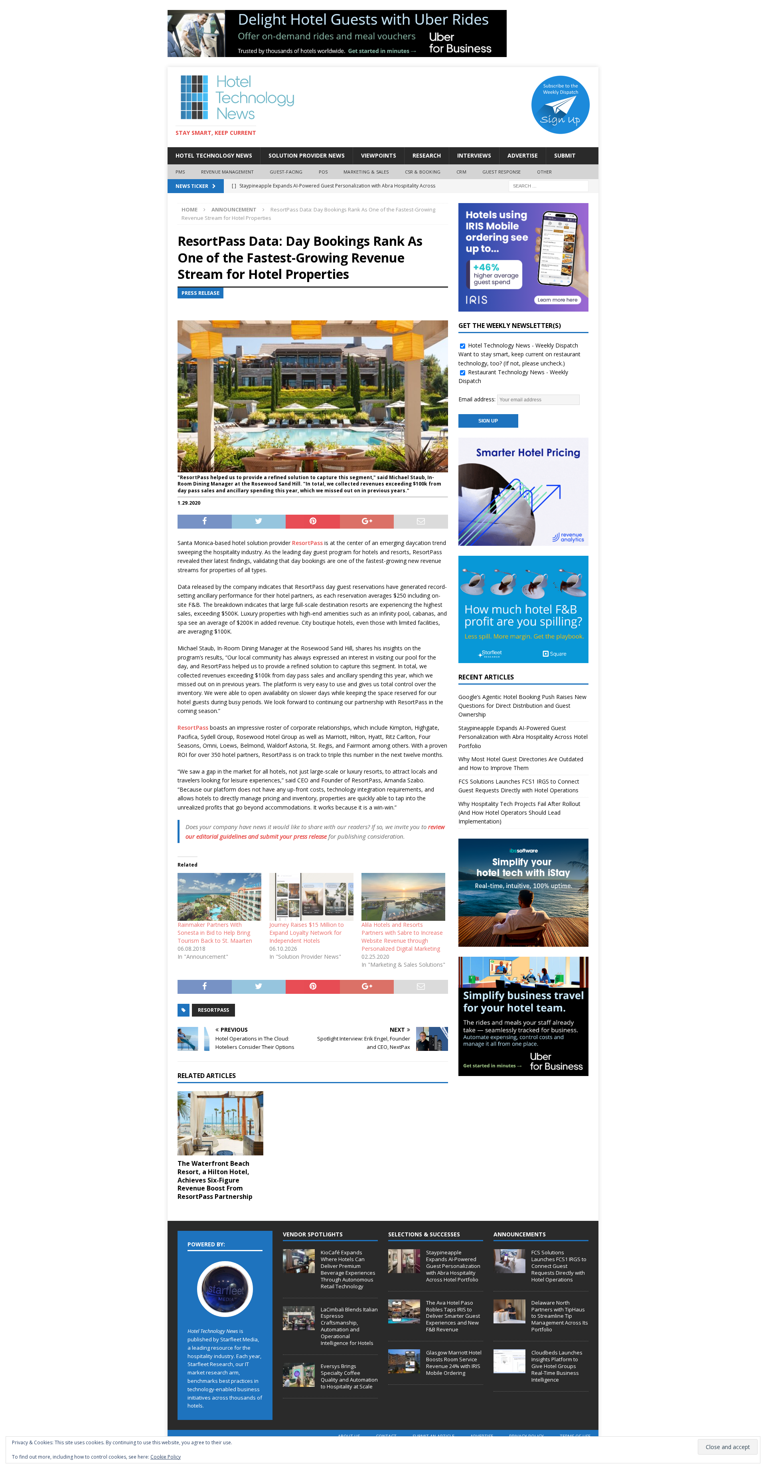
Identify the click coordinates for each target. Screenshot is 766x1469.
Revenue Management (227, 172)
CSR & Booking (423, 172)
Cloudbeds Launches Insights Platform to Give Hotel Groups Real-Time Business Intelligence (556, 1366)
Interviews (474, 155)
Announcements (520, 1234)
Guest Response (501, 172)
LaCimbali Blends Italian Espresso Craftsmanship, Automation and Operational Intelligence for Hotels (349, 1326)
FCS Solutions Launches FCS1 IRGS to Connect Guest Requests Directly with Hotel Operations (558, 1266)
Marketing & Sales (366, 172)
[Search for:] (548, 186)
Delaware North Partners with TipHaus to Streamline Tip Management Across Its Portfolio (559, 1316)
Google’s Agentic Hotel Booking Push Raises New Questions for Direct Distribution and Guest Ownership (522, 706)
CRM (461, 172)
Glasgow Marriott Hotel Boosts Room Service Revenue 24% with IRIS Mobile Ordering (454, 1362)
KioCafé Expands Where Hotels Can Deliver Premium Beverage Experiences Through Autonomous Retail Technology (348, 1269)
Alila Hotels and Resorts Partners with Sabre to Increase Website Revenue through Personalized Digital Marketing (402, 936)
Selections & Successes (424, 1234)
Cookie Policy (165, 1456)
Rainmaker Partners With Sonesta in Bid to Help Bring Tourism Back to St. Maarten (215, 932)
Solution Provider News (306, 155)
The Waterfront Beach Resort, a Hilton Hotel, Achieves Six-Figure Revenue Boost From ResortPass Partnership (215, 1180)
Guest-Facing (286, 172)
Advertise (522, 155)
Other (544, 172)
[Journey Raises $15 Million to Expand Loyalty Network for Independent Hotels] (311, 897)
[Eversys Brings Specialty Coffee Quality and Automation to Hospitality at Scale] (299, 1375)
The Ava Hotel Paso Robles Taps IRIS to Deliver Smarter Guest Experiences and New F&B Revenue (453, 1316)
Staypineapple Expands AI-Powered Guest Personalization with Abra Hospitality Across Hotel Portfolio (523, 737)
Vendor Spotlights (313, 1234)
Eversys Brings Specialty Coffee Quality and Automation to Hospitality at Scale (349, 1376)
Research (427, 155)
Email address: (477, 399)
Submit (565, 155)
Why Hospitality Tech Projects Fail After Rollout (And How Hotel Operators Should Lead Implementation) (519, 812)
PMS (180, 172)
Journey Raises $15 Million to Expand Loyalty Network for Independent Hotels (306, 932)
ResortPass (307, 543)
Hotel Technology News (214, 155)
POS (323, 172)
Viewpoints (378, 155)
